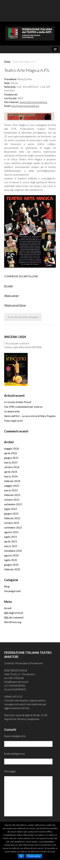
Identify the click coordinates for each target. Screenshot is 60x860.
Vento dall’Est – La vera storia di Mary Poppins (30, 415)
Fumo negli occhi (13, 420)
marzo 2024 (11, 476)
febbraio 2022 (12, 518)
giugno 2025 (11, 457)
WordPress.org (12, 622)
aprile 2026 (10, 453)
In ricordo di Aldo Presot (17, 402)
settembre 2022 (13, 504)
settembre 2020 (13, 550)
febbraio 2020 (12, 569)
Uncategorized (12, 591)
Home (7, 61)
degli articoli (13, 612)
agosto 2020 (11, 555)
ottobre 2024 (11, 467)
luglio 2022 (10, 508)
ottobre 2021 (11, 522)
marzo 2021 (11, 546)
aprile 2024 (10, 471)
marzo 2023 (11, 490)
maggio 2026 (11, 448)
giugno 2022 (11, 513)
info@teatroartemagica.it (25, 105)
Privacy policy (34, 856)
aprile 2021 (10, 541)
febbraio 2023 (12, 494)
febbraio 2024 (12, 481)
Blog (7, 586)
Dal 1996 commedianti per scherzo (23, 406)
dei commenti (14, 617)
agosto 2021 (11, 532)
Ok (21, 856)
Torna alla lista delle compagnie (23, 317)
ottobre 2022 (11, 499)
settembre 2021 (13, 527)
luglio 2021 (10, 536)
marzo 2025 (11, 462)
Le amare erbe (12, 411)
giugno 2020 (11, 564)
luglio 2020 (10, 560)
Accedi (8, 608)
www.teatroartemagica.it (34, 102)
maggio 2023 (11, 485)
